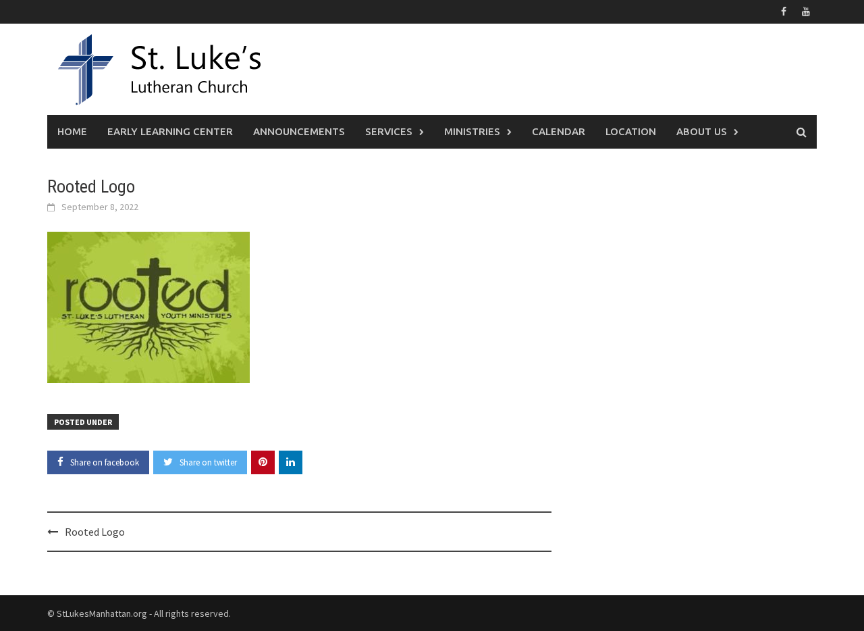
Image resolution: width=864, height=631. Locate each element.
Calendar (558, 131)
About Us (701, 131)
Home (72, 131)
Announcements (299, 131)
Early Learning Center (170, 131)
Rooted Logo (95, 531)
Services (388, 131)
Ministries (472, 131)
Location (630, 131)
